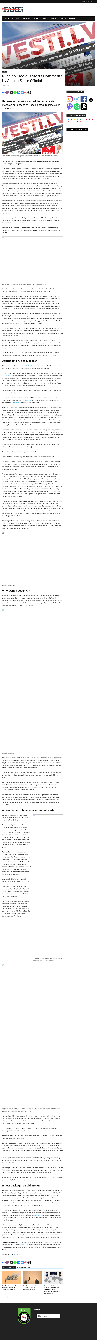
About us (15, 19)
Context (37, 19)
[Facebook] (4, 92)
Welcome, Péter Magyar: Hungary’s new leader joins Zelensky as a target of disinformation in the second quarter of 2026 (52, 1289)
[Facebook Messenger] (18, 92)
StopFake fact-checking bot (77, 130)
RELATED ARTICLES (9, 1267)
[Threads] (29, 92)
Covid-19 (71, 19)
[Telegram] (22, 92)
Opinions (26, 19)
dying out (17, 403)
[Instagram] (26, 92)
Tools (52, 19)
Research (62, 19)
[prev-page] (3, 1297)
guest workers (26, 400)
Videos (45, 19)
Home (7, 19)
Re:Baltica (16, 1254)
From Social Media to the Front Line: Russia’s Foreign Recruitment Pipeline (32, 1287)
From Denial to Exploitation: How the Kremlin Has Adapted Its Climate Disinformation (11, 1287)
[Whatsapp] (15, 92)
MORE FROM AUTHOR (24, 1267)
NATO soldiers (33, 366)
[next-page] (6, 1297)
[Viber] (7, 92)
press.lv (22, 1245)
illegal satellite (38, 1215)
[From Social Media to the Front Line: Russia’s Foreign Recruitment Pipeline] (32, 1277)
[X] (11, 92)
